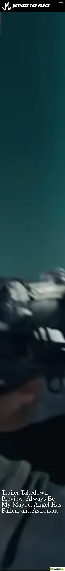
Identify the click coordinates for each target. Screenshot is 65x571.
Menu (61, 4)
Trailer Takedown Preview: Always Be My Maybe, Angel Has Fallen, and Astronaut (31, 501)
